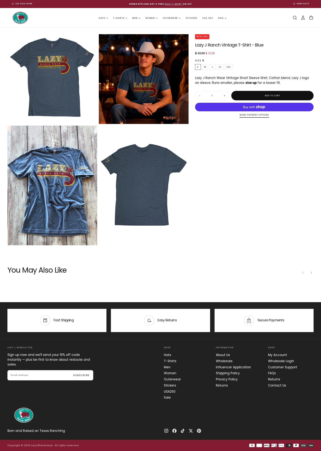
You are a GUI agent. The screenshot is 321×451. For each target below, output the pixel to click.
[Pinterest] (199, 430)
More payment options (254, 115)
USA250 (170, 391)
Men (135, 18)
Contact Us (277, 385)
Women (150, 18)
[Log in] (303, 17)
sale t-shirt (174, 3)
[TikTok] (182, 430)
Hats (102, 18)
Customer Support (282, 367)
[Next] (311, 272)
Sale (221, 18)
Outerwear (170, 18)
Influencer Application (233, 367)
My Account (277, 355)
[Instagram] (166, 430)
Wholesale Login (281, 361)
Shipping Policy (228, 373)
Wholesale (224, 361)
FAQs (272, 373)
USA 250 (207, 18)
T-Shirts (118, 18)
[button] (294, 17)
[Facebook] (174, 430)
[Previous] (303, 272)
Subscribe (81, 375)
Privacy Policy (227, 379)
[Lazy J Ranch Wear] (23, 415)
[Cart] (311, 17)
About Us (223, 355)
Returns (222, 385)
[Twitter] (190, 430)
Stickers (191, 18)
